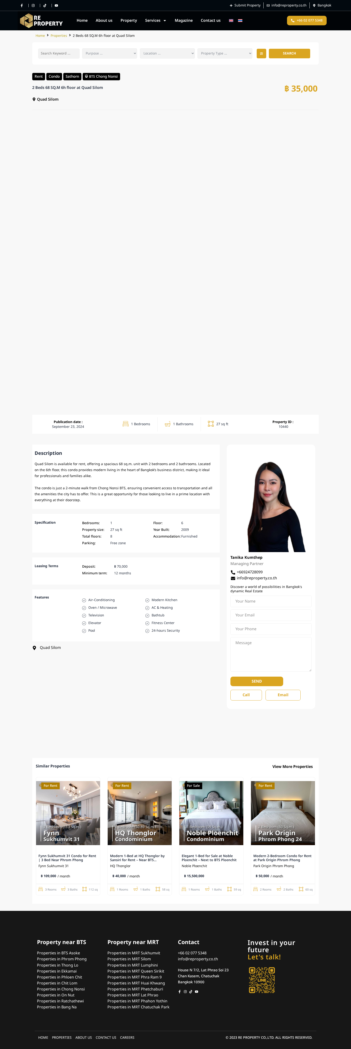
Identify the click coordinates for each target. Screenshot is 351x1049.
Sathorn (72, 76)
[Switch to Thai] (240, 20)
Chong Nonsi (107, 76)
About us (104, 20)
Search (289, 53)
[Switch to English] (231, 20)
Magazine (184, 20)
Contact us (211, 20)
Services (152, 20)
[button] (261, 53)
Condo (54, 76)
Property (129, 20)
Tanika (236, 557)
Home (82, 20)
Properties (59, 35)
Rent (39, 76)
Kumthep (253, 557)
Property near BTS (61, 942)
